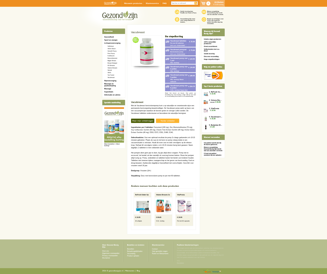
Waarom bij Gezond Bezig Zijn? (212, 32)
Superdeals (108, 92)
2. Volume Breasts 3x (215, 100)
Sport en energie (110, 40)
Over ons (105, 251)
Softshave (111, 46)
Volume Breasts (112, 68)
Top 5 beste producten (213, 86)
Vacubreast (111, 77)
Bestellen (130, 249)
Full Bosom (111, 56)
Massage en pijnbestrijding (110, 85)
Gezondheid (109, 37)
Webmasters (130, 271)
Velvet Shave (112, 48)
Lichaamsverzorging (112, 43)
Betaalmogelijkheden (134, 251)
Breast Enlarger (112, 63)
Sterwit (110, 70)
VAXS (109, 72)
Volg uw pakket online (213, 67)
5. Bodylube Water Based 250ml (215, 125)
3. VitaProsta (214, 108)
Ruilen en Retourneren (160, 253)
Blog (138, 271)
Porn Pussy (111, 53)
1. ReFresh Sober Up (215, 92)
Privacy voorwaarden (110, 256)
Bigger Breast (112, 60)
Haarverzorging (110, 81)
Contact (155, 249)
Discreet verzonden (212, 137)
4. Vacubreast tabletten (215, 117)
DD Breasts (111, 65)
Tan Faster (111, 75)
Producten (108, 31)
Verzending (131, 253)
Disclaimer (106, 258)
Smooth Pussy (112, 51)
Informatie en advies (112, 95)
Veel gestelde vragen (159, 251)
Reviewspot (217, 271)
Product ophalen (133, 256)
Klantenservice (152, 3)
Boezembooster (112, 58)
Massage (107, 89)
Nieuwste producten (133, 3)
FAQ (165, 3)
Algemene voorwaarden (110, 253)
